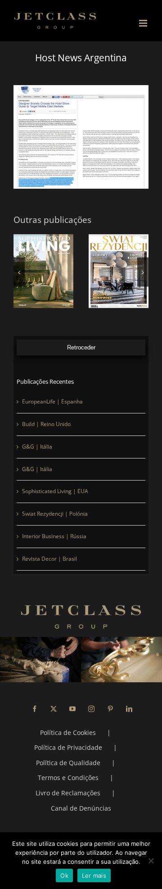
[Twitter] (53, 709)
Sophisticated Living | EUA (55, 491)
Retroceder (81, 347)
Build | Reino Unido (46, 424)
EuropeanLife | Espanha (52, 401)
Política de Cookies (68, 732)
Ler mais (94, 875)
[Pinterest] (110, 709)
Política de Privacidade (68, 747)
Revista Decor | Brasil (49, 558)
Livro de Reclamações (68, 793)
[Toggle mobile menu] (143, 23)
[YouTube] (72, 709)
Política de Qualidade (68, 762)
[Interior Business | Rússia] (84, 271)
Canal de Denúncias (81, 808)
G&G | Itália (37, 446)
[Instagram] (91, 709)
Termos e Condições (68, 777)
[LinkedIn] (129, 709)
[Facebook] (34, 709)
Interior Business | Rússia (54, 536)
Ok (64, 875)
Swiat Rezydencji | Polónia (55, 513)
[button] (19, 272)
